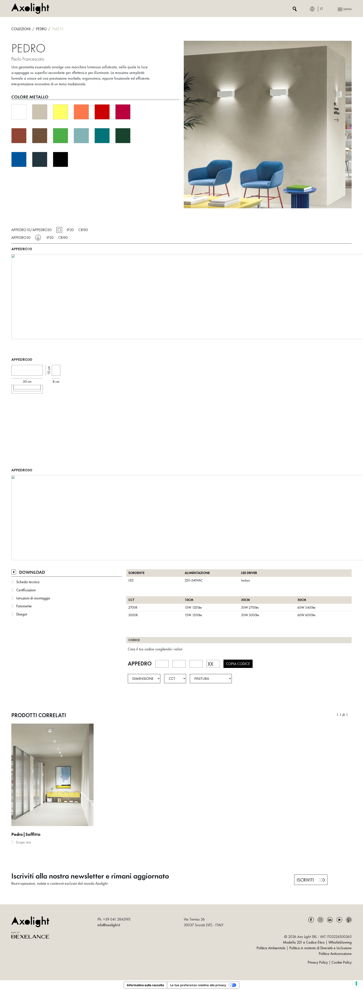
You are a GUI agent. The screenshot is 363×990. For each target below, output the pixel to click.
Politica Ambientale (271, 947)
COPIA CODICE (238, 663)
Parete (58, 28)
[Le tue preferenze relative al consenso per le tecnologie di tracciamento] (356, 983)
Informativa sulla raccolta (145, 985)
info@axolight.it (109, 924)
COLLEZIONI (21, 28)
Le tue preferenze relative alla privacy (198, 985)
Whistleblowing (340, 942)
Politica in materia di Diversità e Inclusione (320, 947)
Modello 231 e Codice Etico (304, 942)
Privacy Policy (318, 962)
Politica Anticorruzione (335, 953)
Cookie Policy (342, 962)
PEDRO (41, 28)
